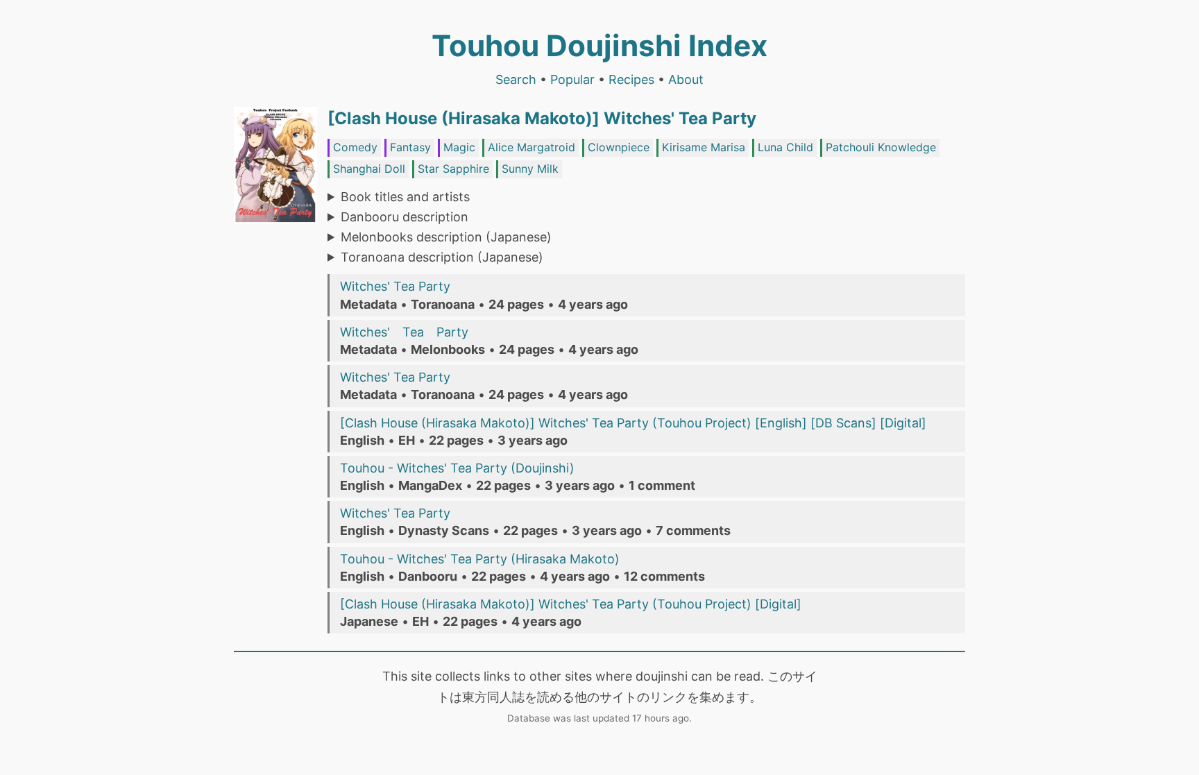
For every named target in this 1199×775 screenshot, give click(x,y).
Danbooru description (404, 217)
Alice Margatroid (531, 147)
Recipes (631, 79)
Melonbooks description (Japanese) (446, 237)
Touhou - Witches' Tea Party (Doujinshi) (457, 468)
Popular (572, 79)
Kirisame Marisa (703, 147)
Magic (459, 147)
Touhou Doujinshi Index (599, 45)
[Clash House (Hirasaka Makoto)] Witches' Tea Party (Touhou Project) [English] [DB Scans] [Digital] (633, 423)
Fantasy (410, 147)
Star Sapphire (453, 169)
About (686, 79)
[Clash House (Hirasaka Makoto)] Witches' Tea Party (542, 118)
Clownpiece (618, 147)
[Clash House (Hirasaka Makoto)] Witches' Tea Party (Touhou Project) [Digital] (570, 604)
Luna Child (785, 147)
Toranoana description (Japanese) (442, 257)
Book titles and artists (405, 196)
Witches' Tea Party (395, 286)
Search (515, 79)
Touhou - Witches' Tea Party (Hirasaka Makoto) (480, 559)
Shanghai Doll (369, 169)
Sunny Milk (530, 169)
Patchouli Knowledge (881, 147)
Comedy (355, 147)
